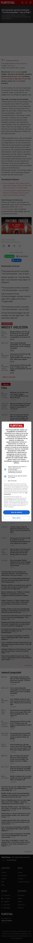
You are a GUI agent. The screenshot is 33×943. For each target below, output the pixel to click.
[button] (16, 481)
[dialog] (16, 471)
